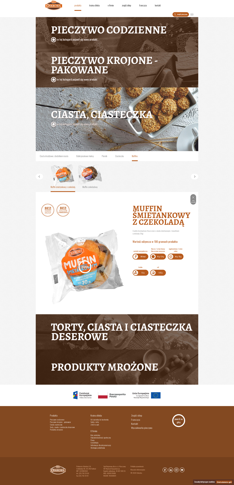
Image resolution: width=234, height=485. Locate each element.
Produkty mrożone (104, 367)
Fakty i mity (95, 422)
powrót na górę (179, 420)
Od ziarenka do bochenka (100, 419)
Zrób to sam (95, 424)
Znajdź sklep (126, 5)
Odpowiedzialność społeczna (101, 437)
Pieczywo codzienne (109, 31)
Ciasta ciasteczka (56, 424)
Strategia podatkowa (98, 447)
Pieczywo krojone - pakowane (60, 422)
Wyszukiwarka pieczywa (141, 427)
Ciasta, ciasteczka (102, 116)
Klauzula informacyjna (138, 469)
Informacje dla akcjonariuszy (101, 445)
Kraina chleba (94, 5)
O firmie (111, 5)
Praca (93, 440)
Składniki (85, 266)
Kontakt (158, 5)
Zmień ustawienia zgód (224, 482)
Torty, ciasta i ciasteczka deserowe (121, 332)
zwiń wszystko (193, 201)
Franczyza (143, 5)
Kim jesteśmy (95, 435)
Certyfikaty (94, 442)
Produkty (77, 5)
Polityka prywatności (137, 466)
